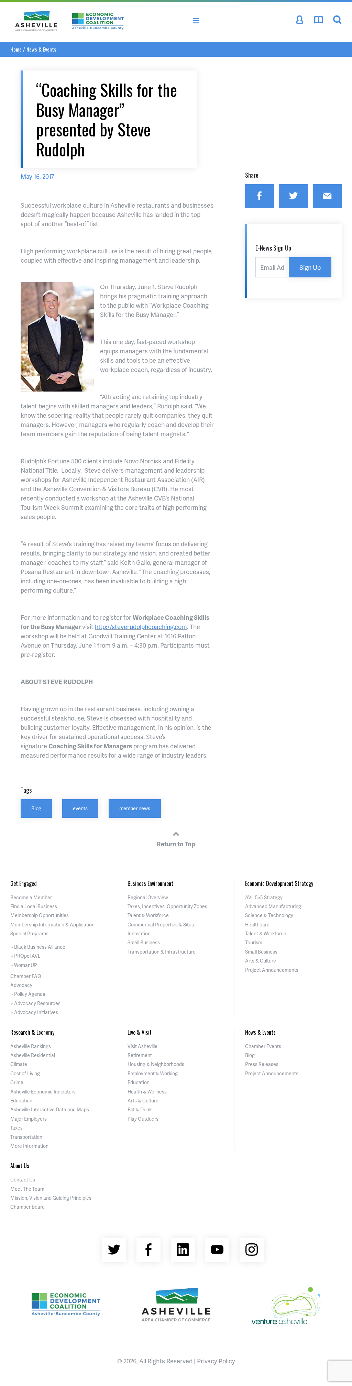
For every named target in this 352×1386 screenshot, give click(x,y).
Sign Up (310, 267)
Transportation (26, 1137)
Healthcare (257, 924)
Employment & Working (153, 1073)
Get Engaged (23, 883)
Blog (36, 808)
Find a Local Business (33, 906)
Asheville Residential (32, 1055)
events (80, 808)
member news (134, 808)
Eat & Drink (140, 1109)
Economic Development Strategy (279, 883)
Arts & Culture (260, 960)
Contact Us (22, 1179)
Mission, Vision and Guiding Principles (50, 1198)
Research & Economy (32, 1032)
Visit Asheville (142, 1046)
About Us (19, 1166)
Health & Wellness (147, 1091)
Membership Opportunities (39, 915)
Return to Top (176, 843)
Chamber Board (27, 1206)
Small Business (144, 942)
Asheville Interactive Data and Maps (49, 1109)
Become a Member (31, 897)
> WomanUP (23, 965)
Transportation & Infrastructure (162, 951)
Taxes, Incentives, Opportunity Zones (167, 906)
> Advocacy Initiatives (34, 1012)
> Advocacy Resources (35, 1003)
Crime (16, 1082)
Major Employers (28, 1118)
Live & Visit (140, 1032)
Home (16, 49)
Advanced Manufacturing (273, 906)
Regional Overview (148, 897)
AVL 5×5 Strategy (264, 897)
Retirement (140, 1055)
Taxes (16, 1127)
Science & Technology (269, 915)
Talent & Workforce (148, 915)
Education (21, 1100)
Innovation (139, 933)
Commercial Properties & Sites (161, 924)
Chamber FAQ (25, 976)
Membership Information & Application (52, 924)
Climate (18, 1064)
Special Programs (29, 933)
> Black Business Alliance (37, 947)
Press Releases (261, 1064)
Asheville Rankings (30, 1046)
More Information (29, 1146)
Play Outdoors (143, 1118)
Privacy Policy (216, 1360)
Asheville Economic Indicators (43, 1091)
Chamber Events (263, 1046)
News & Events (41, 49)
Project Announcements (271, 970)
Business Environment (150, 883)
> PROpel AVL (25, 956)
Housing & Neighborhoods (156, 1064)
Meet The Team (27, 1189)
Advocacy (21, 985)
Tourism (253, 942)
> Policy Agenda (27, 994)
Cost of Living (25, 1073)
